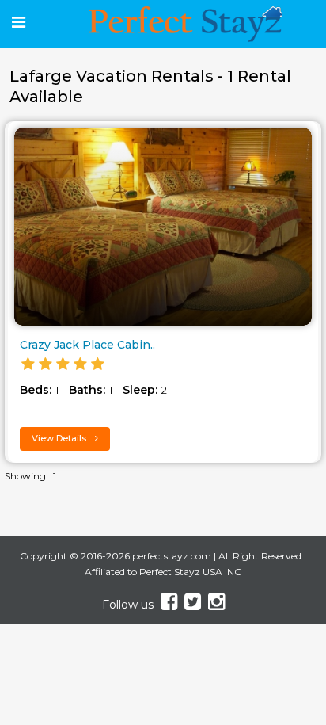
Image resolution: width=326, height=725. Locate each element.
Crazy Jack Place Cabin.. (87, 345)
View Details (60, 438)
